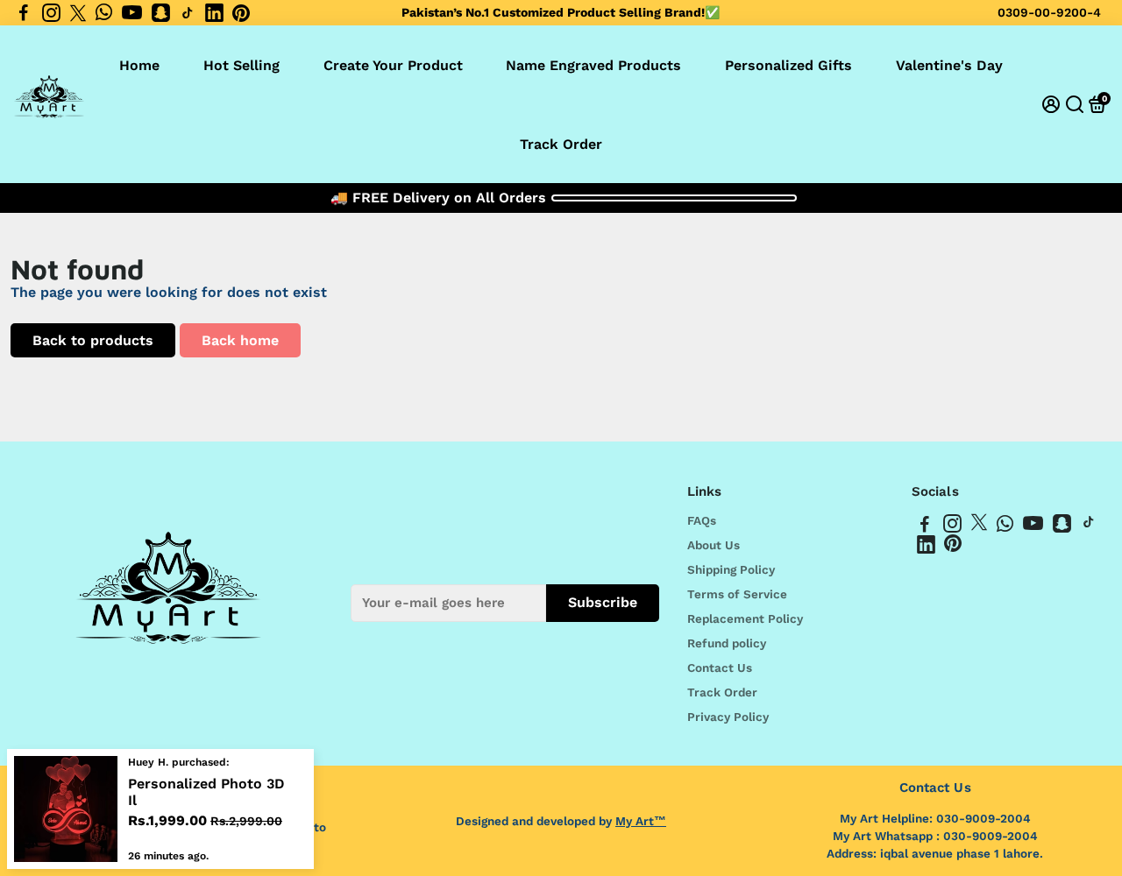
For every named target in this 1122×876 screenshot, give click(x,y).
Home (139, 65)
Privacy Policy (728, 717)
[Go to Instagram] (51, 13)
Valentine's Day (949, 65)
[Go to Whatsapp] (104, 13)
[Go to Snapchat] (161, 13)
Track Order (561, 144)
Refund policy (726, 643)
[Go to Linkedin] (214, 13)
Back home (240, 340)
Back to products (92, 340)
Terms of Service (737, 594)
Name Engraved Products (593, 65)
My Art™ (640, 821)
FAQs (701, 520)
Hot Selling (241, 65)
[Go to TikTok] (187, 13)
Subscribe (602, 602)
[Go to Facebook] (23, 13)
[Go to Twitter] (78, 13)
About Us (713, 545)
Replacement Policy (745, 618)
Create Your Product (393, 65)
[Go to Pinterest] (241, 13)
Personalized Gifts (788, 65)
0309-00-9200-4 (1049, 12)
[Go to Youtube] (132, 13)
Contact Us (719, 668)
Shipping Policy (731, 569)
